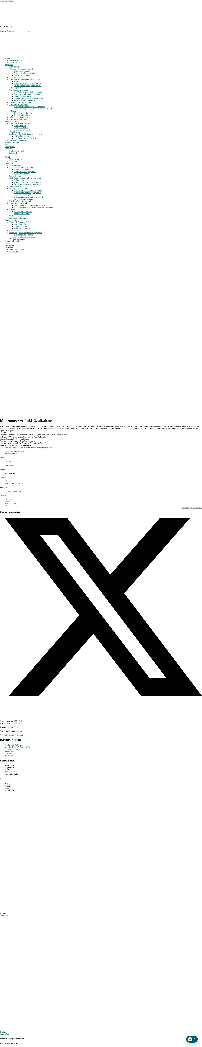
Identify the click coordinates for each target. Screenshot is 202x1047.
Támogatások (10, 147)
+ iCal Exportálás (11, 453)
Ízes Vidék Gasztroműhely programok (28, 92)
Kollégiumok (19, 81)
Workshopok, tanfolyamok (19, 90)
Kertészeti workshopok (22, 96)
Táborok (12, 111)
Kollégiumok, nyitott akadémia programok (25, 79)
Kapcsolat (13, 63)
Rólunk (7, 58)
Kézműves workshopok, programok (27, 94)
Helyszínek (9, 149)
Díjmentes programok (22, 71)
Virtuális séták (14, 132)
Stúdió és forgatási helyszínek (25, 138)
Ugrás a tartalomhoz (7, 1)
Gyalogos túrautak (21, 128)
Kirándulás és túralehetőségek (20, 124)
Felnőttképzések (15, 88)
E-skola (7, 145)
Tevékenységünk (15, 60)
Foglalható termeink (16, 151)
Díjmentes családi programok (25, 73)
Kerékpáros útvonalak (22, 130)
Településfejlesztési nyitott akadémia (27, 84)
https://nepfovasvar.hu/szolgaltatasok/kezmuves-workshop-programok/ (26, 447)
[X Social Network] (103, 695)
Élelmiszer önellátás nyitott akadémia (27, 86)
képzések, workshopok (13, 491)
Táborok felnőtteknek (22, 115)
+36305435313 (10, 503)
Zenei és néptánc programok (24, 100)
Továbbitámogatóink (4, 1033)
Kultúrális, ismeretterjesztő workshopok (28, 98)
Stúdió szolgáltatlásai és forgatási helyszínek (25, 134)
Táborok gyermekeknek (23, 113)
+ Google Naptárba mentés (15, 451)
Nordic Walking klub (22, 75)
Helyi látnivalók (20, 126)
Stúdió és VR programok (18, 117)
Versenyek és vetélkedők (18, 105)
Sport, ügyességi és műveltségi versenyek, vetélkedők (34, 109)
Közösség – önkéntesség (18, 119)
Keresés (3, 31)
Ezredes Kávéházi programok (20, 103)
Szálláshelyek (14, 153)
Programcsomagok (11, 121)
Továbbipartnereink (4, 914)
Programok (9, 65)
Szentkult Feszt (15, 77)
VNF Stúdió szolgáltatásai (23, 136)
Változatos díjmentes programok (21, 69)
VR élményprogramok (17, 140)
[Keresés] (29, 31)
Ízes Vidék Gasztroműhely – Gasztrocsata (29, 107)
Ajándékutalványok (12, 142)
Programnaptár (14, 67)
